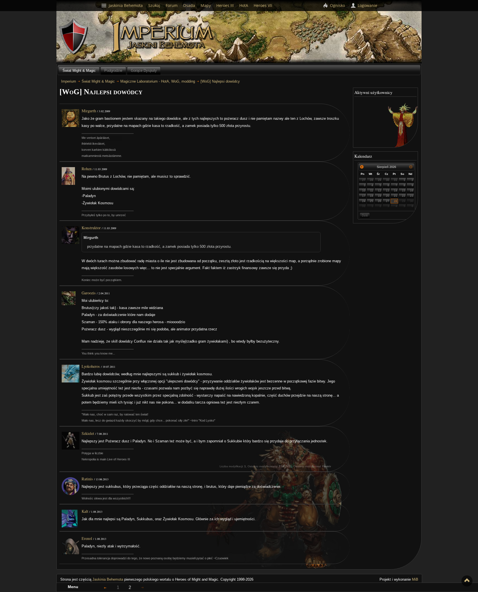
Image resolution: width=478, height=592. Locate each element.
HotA (243, 5)
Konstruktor (91, 227)
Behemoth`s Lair (74, 36)
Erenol (87, 538)
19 (379, 195)
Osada (189, 5)
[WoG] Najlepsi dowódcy (220, 81)
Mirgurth (89, 110)
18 (371, 195)
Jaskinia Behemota (107, 579)
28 (371, 180)
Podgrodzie (113, 70)
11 (371, 190)
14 (395, 190)
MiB (415, 579)
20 (387, 195)
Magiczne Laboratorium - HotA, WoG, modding (157, 81)
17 (363, 195)
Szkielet (88, 433)
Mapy (206, 5)
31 (395, 180)
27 (363, 180)
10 (363, 190)
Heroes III (225, 5)
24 (363, 201)
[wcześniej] (362, 167)
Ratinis (87, 478)
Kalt (85, 511)
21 (395, 195)
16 (411, 190)
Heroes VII (263, 5)
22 (403, 195)
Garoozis (89, 292)
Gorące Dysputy (144, 70)
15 (403, 190)
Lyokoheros (91, 366)
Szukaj (154, 5)
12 (379, 190)
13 (387, 190)
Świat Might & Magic (79, 70)
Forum (172, 5)
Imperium (163, 37)
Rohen (87, 168)
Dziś (365, 215)
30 (387, 180)
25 (371, 201)
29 (379, 180)
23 (411, 195)
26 (379, 201)
